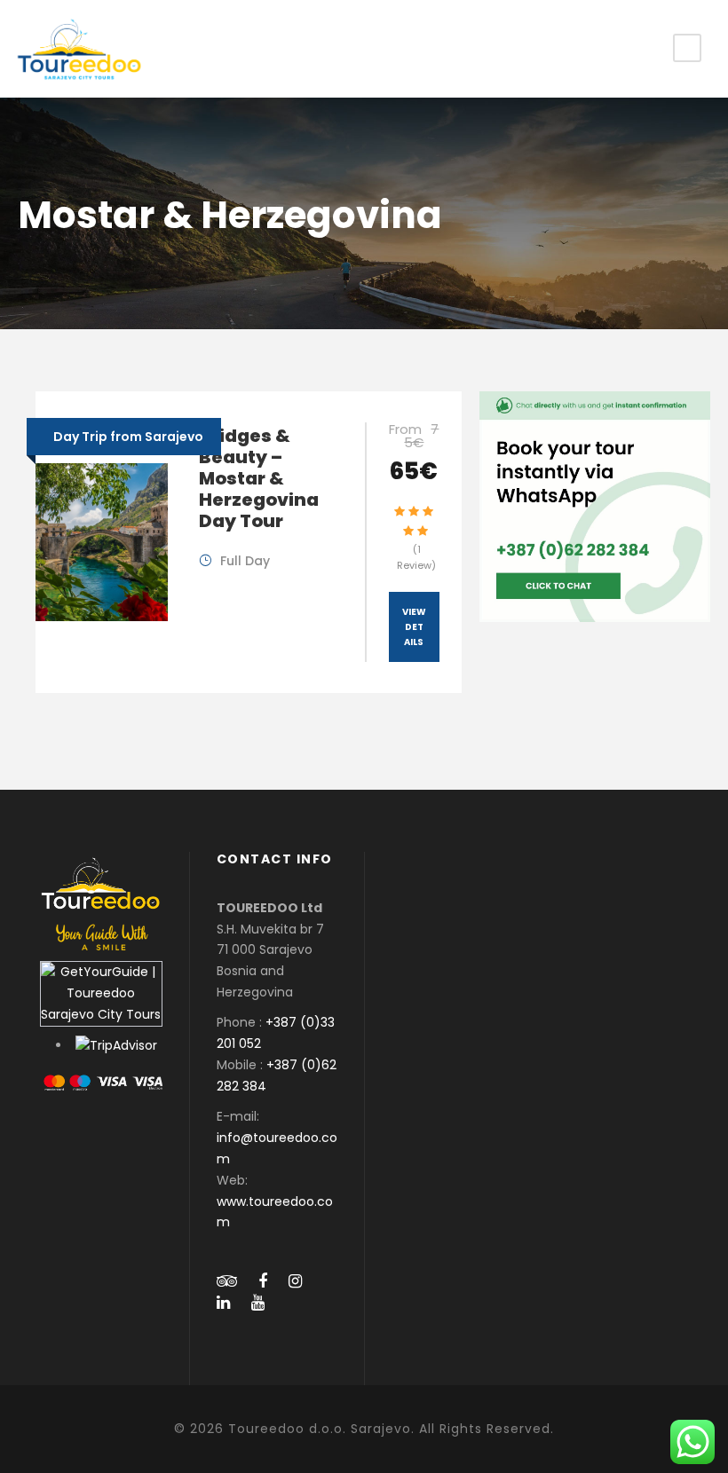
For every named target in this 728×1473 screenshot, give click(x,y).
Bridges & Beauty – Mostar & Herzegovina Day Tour (259, 478)
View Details (414, 627)
